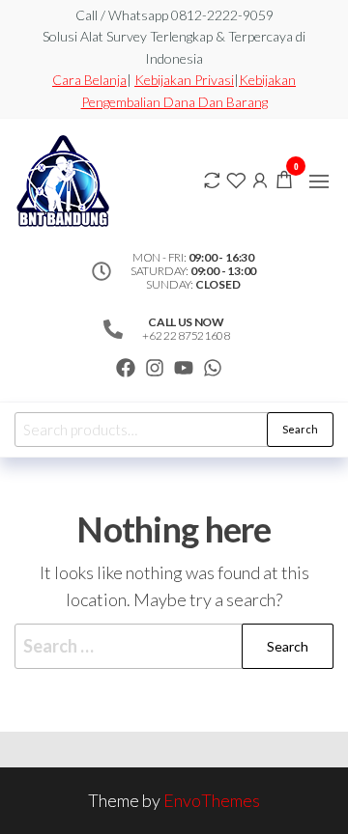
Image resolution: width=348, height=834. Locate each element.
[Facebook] (125, 367)
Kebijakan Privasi (184, 79)
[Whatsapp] (212, 367)
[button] (319, 181)
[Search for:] (174, 646)
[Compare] (211, 178)
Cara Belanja (89, 79)
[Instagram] (154, 367)
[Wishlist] (235, 178)
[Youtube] (183, 367)
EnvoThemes (211, 800)
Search (300, 429)
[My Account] (260, 178)
